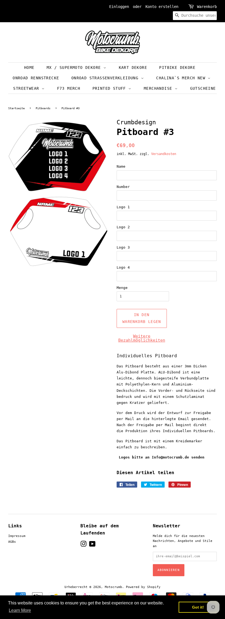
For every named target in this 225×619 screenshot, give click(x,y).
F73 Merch (68, 88)
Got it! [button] (198, 607)
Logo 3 (123, 247)
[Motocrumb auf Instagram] (83, 545)
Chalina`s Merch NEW (182, 78)
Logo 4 (123, 267)
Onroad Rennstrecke (36, 78)
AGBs (12, 542)
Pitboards (43, 108)
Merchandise (159, 88)
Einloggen (119, 6)
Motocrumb (113, 587)
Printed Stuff (110, 88)
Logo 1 (123, 207)
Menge (122, 288)
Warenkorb (207, 6)
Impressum (17, 536)
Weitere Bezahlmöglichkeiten (141, 338)
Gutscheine (203, 88)
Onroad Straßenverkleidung (106, 78)
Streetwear (27, 88)
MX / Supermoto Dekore (75, 67)
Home (29, 67)
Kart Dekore (133, 67)
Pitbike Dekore (177, 67)
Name (121, 166)
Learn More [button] (20, 610)
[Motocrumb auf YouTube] (92, 545)
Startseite (16, 108)
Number (123, 187)
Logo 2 (123, 227)
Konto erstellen (161, 6)
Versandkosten (163, 154)
